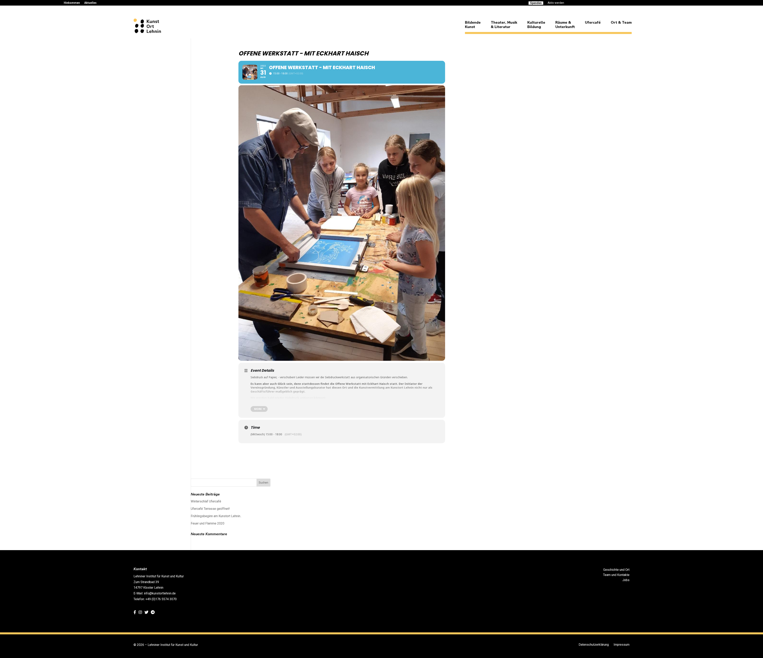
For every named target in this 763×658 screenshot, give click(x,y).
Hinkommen (72, 2)
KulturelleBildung (536, 24)
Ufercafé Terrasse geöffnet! (210, 509)
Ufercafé (593, 22)
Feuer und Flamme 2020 (207, 523)
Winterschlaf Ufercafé (206, 501)
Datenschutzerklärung (594, 644)
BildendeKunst (473, 24)
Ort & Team (621, 22)
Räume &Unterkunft (565, 24)
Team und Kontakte (616, 575)
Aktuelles (90, 2)
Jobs (625, 580)
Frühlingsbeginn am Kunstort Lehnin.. (216, 516)
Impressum (621, 644)
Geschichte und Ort (616, 570)
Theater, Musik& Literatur (504, 24)
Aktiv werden (556, 2)
